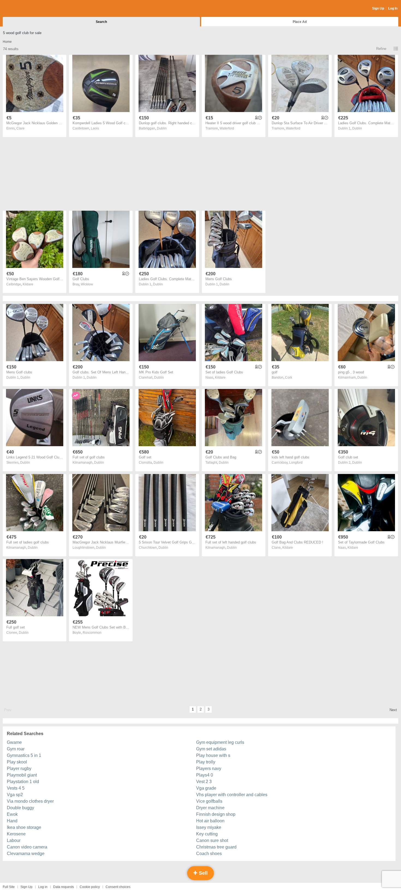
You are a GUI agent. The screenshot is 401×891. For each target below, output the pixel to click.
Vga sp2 (15, 794)
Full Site (9, 887)
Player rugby (19, 768)
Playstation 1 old (23, 781)
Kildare (28, 284)
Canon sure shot (212, 840)
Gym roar (16, 749)
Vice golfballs (209, 801)
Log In (392, 8)
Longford (296, 462)
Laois (95, 128)
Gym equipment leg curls (220, 742)
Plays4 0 (204, 775)
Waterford (227, 128)
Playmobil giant (22, 775)
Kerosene (16, 834)
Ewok (12, 814)
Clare (20, 128)
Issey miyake (208, 827)
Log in (42, 887)
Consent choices (118, 887)
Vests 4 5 (16, 788)
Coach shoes (209, 853)
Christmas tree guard (216, 847)
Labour (13, 840)
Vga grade (206, 788)
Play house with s (213, 755)
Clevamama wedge (25, 853)
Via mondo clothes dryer (30, 801)
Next (393, 710)
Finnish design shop (215, 814)
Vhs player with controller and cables (231, 794)
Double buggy (20, 807)
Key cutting (207, 834)
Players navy (208, 768)
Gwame (14, 742)
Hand (12, 820)
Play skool (17, 762)
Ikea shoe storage (24, 827)
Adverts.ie (24, 9)
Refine (381, 49)
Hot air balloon (210, 820)
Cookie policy (90, 887)
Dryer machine (210, 807)
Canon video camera (27, 847)
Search (101, 22)
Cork (288, 377)
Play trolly (205, 762)
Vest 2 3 (204, 781)
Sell (202, 873)
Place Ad (300, 22)
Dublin (162, 128)
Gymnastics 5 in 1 (24, 755)
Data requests (63, 887)
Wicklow (87, 284)
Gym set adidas (211, 749)
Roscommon (92, 633)
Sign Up (378, 8)
